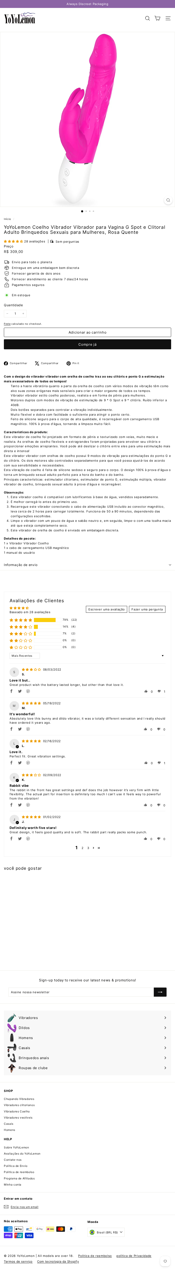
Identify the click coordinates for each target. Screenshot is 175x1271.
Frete (7, 323)
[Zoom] (168, 200)
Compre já (87, 344)
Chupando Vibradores (19, 1099)
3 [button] (88, 848)
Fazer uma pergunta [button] (147, 609)
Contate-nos (13, 1159)
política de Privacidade (134, 1256)
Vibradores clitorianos (19, 1105)
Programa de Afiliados (19, 1178)
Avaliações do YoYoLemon (22, 1153)
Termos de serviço (18, 1261)
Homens (9, 1130)
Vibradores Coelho (17, 1111)
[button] (14, 241)
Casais (8, 1123)
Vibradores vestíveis (18, 1117)
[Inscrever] (160, 992)
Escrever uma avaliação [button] (106, 609)
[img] (32, 669)
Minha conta (12, 1184)
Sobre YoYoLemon (16, 1147)
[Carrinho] (157, 18)
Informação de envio (20, 565)
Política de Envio (16, 1166)
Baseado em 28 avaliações (30, 612)
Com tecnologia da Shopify (58, 1261)
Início (8, 219)
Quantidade (13, 305)
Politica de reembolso (19, 1172)
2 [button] (83, 848)
